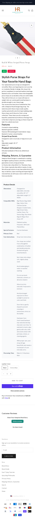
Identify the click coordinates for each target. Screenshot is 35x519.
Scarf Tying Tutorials (8, 472)
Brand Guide (5, 469)
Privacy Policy (6, 478)
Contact (4, 488)
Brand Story (5, 466)
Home (3, 491)
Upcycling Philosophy (8, 475)
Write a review (17, 421)
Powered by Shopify (25, 499)
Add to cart (17, 380)
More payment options (17, 390)
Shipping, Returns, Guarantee (10, 482)
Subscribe (8, 456)
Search (4, 485)
